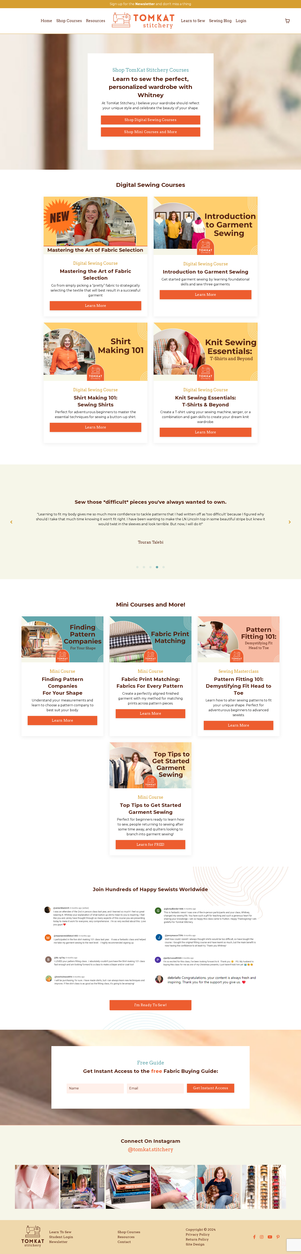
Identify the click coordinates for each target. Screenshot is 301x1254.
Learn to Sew (193, 21)
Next (290, 521)
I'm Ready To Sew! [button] (150, 1005)
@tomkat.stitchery (150, 1149)
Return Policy (197, 1239)
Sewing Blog (220, 21)
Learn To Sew (60, 1232)
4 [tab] (157, 567)
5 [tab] (164, 567)
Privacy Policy (198, 1234)
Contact (124, 1242)
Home (46, 21)
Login (241, 21)
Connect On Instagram (150, 1141)
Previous (11, 521)
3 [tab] (150, 567)
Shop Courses (69, 21)
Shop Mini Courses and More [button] (150, 132)
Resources (95, 21)
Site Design (195, 1244)
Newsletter (58, 1242)
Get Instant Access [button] (210, 1088)
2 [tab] (144, 567)
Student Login (61, 1237)
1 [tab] (137, 567)
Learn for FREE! (151, 844)
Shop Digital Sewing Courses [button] (150, 120)
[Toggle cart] (287, 21)
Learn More (95, 306)
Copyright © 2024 (201, 1230)
